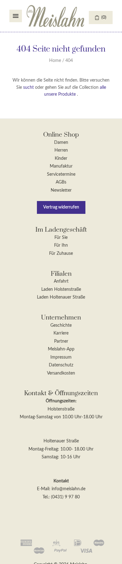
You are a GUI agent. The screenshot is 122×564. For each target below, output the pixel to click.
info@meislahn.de (68, 489)
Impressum (61, 357)
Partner (61, 341)
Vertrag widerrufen (61, 207)
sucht (28, 87)
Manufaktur (61, 166)
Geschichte (61, 325)
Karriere (61, 333)
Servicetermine (61, 174)
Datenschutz (61, 365)
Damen (61, 142)
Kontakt (61, 481)
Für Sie (61, 237)
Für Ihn (61, 245)
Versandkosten (61, 373)
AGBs (61, 182)
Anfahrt (61, 281)
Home (55, 60)
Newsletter (61, 190)
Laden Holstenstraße (61, 289)
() (103, 17)
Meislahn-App (61, 349)
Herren (61, 150)
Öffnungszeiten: (61, 401)
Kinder (61, 158)
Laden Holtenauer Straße (61, 297)
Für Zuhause (61, 253)
